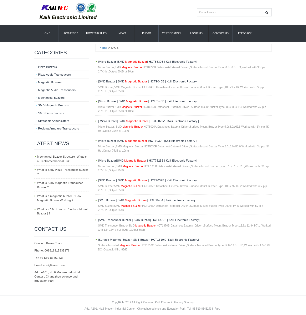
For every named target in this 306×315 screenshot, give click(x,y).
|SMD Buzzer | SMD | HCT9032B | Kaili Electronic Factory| (148, 180)
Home (46, 33)
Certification (171, 33)
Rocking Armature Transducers (58, 128)
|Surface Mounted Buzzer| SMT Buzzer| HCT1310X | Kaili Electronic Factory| (148, 239)
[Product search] (266, 12)
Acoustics (70, 33)
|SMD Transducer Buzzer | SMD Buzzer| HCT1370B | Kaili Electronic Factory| (149, 220)
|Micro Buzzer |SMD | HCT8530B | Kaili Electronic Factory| (147, 61)
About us (196, 33)
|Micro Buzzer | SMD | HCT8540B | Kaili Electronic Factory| (148, 101)
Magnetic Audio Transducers (57, 90)
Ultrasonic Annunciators (53, 120)
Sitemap (189, 302)
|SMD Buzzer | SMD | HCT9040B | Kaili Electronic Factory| (148, 81)
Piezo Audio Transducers (54, 74)
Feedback (245, 33)
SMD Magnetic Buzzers (53, 105)
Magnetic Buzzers (50, 82)
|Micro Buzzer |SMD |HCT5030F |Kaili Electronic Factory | (147, 140)
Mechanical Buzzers (51, 97)
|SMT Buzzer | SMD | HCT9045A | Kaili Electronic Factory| (147, 200)
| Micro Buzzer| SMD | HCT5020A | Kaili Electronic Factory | (148, 121)
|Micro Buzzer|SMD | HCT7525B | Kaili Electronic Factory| (147, 160)
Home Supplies (96, 33)
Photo (146, 33)
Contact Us (221, 33)
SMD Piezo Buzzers (51, 113)
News (122, 33)
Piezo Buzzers (47, 66)
